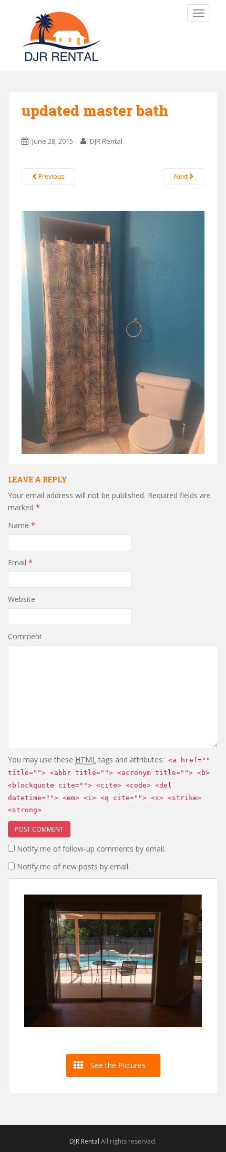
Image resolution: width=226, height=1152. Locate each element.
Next (181, 176)
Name (21, 525)
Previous (50, 176)
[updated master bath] (113, 332)
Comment (25, 636)
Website (21, 599)
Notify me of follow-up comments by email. (91, 849)
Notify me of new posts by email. (73, 866)
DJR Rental (106, 141)
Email (20, 562)
